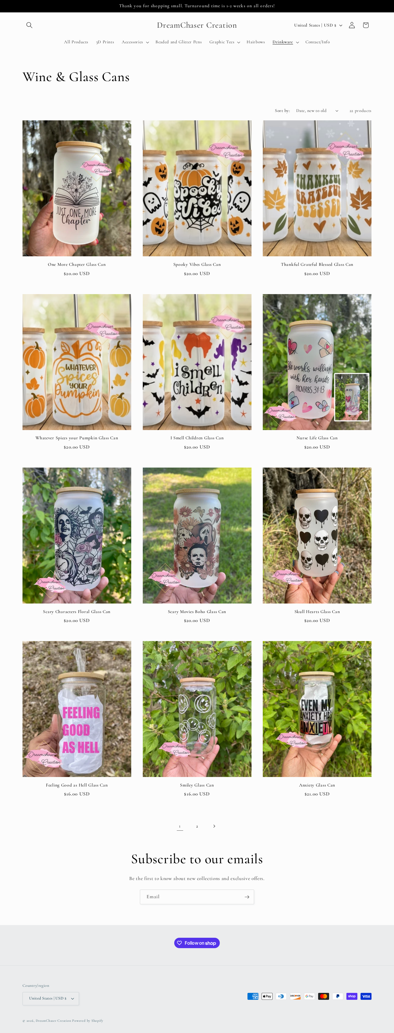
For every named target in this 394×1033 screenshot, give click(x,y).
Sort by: (282, 110)
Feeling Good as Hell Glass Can (77, 785)
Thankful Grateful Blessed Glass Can (317, 264)
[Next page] (214, 826)
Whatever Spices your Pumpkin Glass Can (76, 437)
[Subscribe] (247, 897)
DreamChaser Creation (53, 1021)
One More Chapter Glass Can (77, 264)
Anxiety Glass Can (317, 785)
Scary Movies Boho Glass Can (197, 611)
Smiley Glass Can (197, 785)
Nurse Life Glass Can (317, 437)
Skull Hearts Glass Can (317, 611)
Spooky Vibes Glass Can (197, 264)
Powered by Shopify (87, 1021)
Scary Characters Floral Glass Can (76, 611)
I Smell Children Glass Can (197, 437)
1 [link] (180, 826)
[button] (29, 25)
